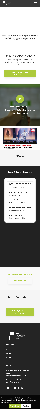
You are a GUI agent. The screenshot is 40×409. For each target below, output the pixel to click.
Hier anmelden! (20, 281)
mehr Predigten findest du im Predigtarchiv (20, 312)
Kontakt (9, 357)
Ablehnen (26, 406)
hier (10, 402)
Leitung (8, 354)
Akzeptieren (14, 406)
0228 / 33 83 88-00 (12, 382)
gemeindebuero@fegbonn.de (16, 379)
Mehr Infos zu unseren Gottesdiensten (20, 73)
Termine (9, 350)
